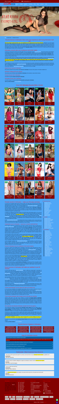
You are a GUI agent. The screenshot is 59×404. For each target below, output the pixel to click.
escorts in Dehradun (32, 249)
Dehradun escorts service (9, 226)
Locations (42, 4)
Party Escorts (47, 247)
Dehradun (43, 402)
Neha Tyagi (9, 121)
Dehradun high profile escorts (48, 330)
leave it (13, 384)
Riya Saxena (19, 177)
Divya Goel (9, 102)
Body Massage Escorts (49, 249)
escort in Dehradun (28, 227)
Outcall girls (7, 399)
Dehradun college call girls (11, 330)
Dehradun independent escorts (36, 328)
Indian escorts (49, 331)
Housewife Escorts (48, 233)
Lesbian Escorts (47, 255)
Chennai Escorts (47, 204)
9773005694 (16, 1)
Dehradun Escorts (47, 218)
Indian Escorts (47, 240)
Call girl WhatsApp (19, 396)
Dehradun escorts (38, 51)
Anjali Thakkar (9, 158)
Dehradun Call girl (47, 227)
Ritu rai (50, 102)
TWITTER (45, 387)
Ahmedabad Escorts (47, 210)
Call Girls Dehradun (47, 224)
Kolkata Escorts (47, 205)
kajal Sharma (49, 140)
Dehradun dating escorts (36, 331)
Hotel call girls (36, 396)
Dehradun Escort (47, 221)
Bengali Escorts (47, 236)
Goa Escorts (46, 213)
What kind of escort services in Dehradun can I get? (15, 346)
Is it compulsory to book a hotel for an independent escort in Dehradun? (19, 348)
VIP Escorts (47, 246)
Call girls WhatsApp (39, 399)
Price (35, 4)
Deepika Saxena (9, 196)
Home (13, 4)
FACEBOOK (45, 385)
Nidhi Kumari (19, 140)
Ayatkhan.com (24, 402)
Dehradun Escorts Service (22, 319)
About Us (17, 5)
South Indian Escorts (48, 253)
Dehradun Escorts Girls (48, 220)
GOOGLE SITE (46, 386)
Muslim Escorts (47, 251)
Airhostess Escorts (48, 241)
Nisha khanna (29, 177)
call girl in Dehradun (11, 316)
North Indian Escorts (48, 248)
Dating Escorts (47, 254)
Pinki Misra (19, 102)
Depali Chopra (29, 158)
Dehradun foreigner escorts (11, 331)
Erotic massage (26, 399)
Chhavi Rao (40, 121)
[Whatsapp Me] (57, 400)
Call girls (6, 396)
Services (30, 4)
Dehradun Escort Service (48, 219)
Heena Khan (29, 121)
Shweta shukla (29, 196)
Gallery (21, 4)
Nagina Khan (39, 177)
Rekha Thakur (19, 196)
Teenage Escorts (48, 238)
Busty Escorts (47, 239)
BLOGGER (45, 389)
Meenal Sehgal (29, 140)
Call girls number (19, 399)
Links (46, 4)
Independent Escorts (48, 235)
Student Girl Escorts (48, 234)
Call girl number (32, 399)
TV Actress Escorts (48, 242)
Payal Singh (50, 158)
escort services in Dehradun (46, 53)
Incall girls (51, 396)
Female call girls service (44, 396)
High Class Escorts (48, 237)
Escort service (12, 399)
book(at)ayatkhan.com (27, 1)
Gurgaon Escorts (47, 211)
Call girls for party (27, 396)
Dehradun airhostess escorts (11, 328)
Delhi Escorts (46, 209)
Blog (38, 4)
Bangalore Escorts (47, 202)
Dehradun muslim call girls (24, 331)
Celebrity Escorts (48, 250)
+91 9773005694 (18, 81)
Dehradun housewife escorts (23, 328)
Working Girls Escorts (48, 252)
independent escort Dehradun (19, 283)
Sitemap (35, 402)
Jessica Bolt (9, 177)
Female (32, 396)
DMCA (38, 402)
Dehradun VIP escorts (23, 330)
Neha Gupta (19, 158)
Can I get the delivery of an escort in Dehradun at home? (16, 344)
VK (44, 382)
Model (10, 396)
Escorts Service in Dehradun (35, 297)
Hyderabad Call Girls (47, 203)
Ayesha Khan (29, 102)
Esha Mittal (40, 158)
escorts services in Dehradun (12, 220)
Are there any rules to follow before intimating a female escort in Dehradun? (19, 342)
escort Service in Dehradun (32, 205)
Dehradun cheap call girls (36, 330)
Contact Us (25, 5)
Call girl (13, 396)
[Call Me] (57, 402)
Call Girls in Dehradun (37, 207)
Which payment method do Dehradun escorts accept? (16, 337)
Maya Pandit (39, 102)
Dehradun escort (51, 58)
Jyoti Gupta (50, 177)
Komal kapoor (9, 140)
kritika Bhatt (50, 196)
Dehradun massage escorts (49, 328)
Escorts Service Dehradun (48, 228)
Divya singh (40, 140)
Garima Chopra (19, 121)
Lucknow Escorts (47, 214)
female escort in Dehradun (21, 64)
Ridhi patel (50, 121)
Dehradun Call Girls (20, 214)
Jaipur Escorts (46, 212)
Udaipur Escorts (47, 215)
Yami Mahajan (39, 196)
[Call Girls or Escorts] (5, 37)
